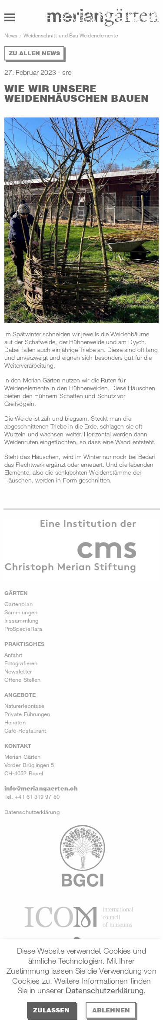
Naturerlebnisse (24, 705)
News (10, 35)
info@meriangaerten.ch (41, 788)
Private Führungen (27, 713)
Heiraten (15, 722)
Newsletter (18, 671)
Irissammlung (21, 620)
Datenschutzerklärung (105, 990)
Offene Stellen (22, 679)
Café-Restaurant (25, 730)
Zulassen (51, 1010)
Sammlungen (20, 612)
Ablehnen (111, 1010)
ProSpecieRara (23, 628)
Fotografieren (20, 663)
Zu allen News (34, 53)
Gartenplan (18, 603)
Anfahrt (13, 654)
